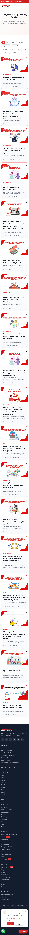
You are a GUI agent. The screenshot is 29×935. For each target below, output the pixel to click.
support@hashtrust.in (6, 897)
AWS (2, 797)
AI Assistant (4, 884)
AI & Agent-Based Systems (8, 748)
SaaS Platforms (5, 812)
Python (3, 787)
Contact (3, 856)
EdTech (3, 824)
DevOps (5, 52)
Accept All (10, 923)
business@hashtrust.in (7, 894)
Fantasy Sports (5, 817)
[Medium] (22, 739)
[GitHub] (10, 739)
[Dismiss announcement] (27, 1)
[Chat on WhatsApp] (3, 931)
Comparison (15, 49)
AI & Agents (4, 807)
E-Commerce (4, 821)
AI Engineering (11, 42)
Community (4, 887)
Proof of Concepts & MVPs (8, 767)
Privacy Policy (9, 929)
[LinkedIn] (2, 739)
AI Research (4, 874)
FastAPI (3, 785)
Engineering (6, 46)
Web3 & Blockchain (6, 750)
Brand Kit (3, 851)
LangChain (4, 782)
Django (3, 777)
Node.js (3, 789)
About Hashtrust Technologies (9, 834)
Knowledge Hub (7, 867)
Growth (21, 42)
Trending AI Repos (6, 877)
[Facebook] (18, 739)
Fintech (3, 814)
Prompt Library (5, 879)
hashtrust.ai (6, 859)
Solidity (3, 792)
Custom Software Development (9, 757)
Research (15, 46)
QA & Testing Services (7, 765)
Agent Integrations (6, 854)
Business (13, 52)
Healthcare (4, 819)
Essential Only (19, 923)
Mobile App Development (8, 755)
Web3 (24, 49)
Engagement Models (6, 847)
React (2, 775)
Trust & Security (5, 849)
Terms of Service (19, 929)
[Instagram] (14, 739)
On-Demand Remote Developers (10, 762)
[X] (6, 739)
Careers (5, 837)
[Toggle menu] (26, 5)
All (3, 42)
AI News (3, 872)
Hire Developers (5, 844)
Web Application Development (9, 753)
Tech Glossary (5, 882)
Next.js (3, 780)
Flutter (3, 794)
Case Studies (4, 839)
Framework (6, 49)
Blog (2, 870)
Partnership (4, 842)
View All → (4, 799)
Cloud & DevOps (5, 760)
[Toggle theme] (22, 5)
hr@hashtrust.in (5, 899)
